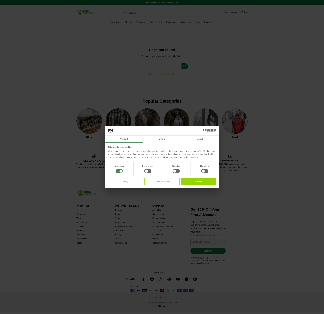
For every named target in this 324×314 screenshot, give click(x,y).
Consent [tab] (124, 139)
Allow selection (162, 182)
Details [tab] (162, 139)
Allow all (198, 182)
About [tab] (200, 139)
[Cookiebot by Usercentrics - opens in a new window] (205, 130)
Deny (125, 182)
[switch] (147, 171)
